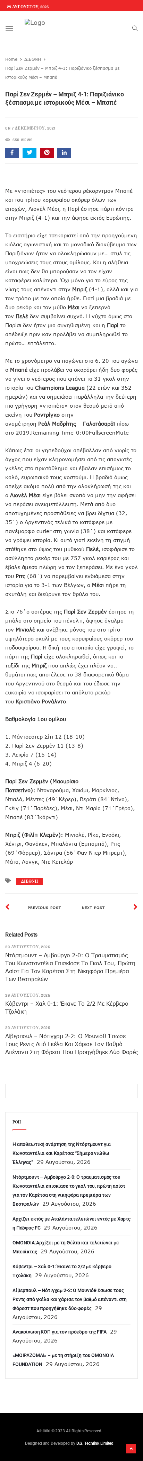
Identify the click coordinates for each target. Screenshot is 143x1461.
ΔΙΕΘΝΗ (32, 59)
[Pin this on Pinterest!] (47, 153)
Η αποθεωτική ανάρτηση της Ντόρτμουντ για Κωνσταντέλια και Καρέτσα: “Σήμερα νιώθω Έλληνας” (61, 1153)
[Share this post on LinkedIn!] (64, 153)
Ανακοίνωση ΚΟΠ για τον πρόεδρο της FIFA (59, 1332)
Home (11, 59)
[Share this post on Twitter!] (29, 153)
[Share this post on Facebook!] (12, 153)
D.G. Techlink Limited (94, 1443)
